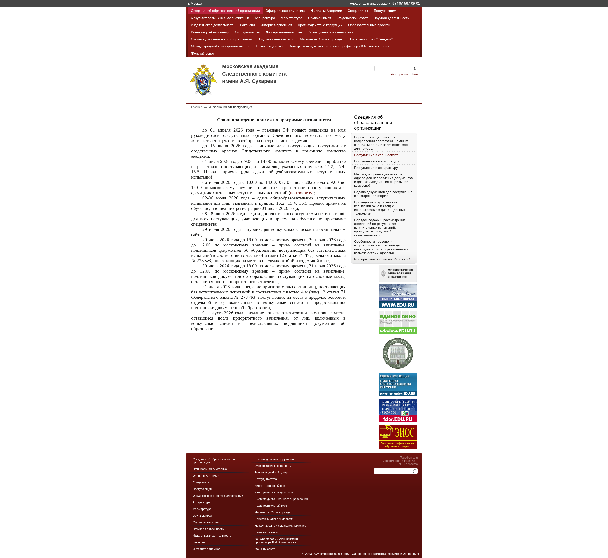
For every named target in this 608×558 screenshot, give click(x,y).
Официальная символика (285, 11)
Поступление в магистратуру (376, 161)
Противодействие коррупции (320, 25)
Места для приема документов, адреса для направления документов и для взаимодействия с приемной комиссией (383, 179)
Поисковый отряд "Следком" (370, 39)
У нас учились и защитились (331, 32)
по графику (301, 192)
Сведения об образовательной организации (225, 11)
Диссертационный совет (285, 32)
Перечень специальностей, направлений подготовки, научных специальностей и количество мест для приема (381, 142)
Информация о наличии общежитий (382, 259)
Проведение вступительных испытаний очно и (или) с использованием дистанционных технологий (379, 207)
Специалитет (358, 11)
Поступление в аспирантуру (376, 168)
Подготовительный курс (275, 39)
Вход (415, 74)
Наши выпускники (270, 46)
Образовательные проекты (369, 25)
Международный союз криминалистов (220, 46)
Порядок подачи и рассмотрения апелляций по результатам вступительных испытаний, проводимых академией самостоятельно (380, 227)
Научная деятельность (391, 18)
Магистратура (291, 18)
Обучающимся (319, 18)
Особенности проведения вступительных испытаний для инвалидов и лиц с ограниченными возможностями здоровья (381, 247)
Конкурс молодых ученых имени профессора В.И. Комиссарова (339, 46)
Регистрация (399, 74)
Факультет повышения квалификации (220, 18)
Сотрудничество (247, 32)
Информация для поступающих (230, 107)
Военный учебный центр (210, 32)
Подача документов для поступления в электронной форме (383, 194)
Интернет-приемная (276, 25)
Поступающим (385, 11)
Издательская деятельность (212, 25)
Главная (196, 107)
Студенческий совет (352, 18)
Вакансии (247, 25)
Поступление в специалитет (376, 155)
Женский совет (202, 53)
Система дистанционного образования (221, 39)
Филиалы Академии (326, 11)
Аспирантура (265, 18)
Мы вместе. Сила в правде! (321, 39)
